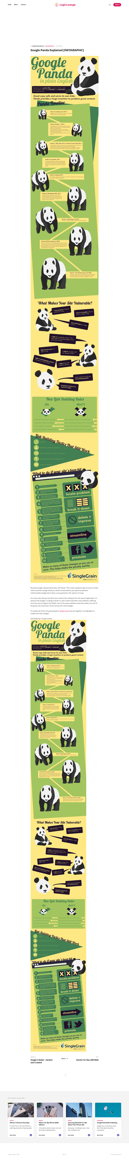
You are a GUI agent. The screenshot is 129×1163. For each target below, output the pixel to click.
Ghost (119, 1154)
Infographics (49, 46)
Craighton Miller (38, 46)
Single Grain (64, 611)
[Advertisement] (64, 23)
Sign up (64, 1154)
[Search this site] (109, 4)
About (16, 4)
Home (9, 4)
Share (63, 1058)
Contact (23, 4)
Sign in (117, 4)
